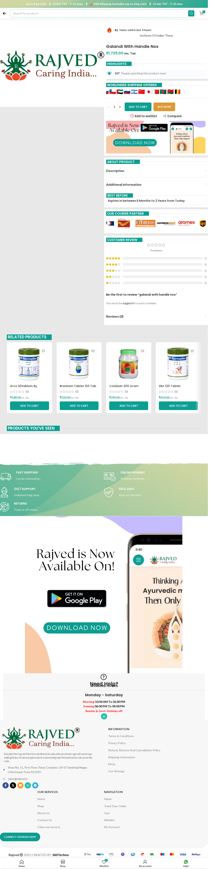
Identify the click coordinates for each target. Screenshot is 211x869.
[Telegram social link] (35, 785)
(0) (27, 391)
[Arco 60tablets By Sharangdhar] (29, 363)
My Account (112, 827)
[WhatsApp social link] (104, 716)
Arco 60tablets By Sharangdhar (23, 388)
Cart (107, 813)
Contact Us (44, 820)
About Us (43, 813)
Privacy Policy (117, 743)
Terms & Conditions (121, 736)
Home (41, 799)
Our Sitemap (116, 771)
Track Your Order (115, 806)
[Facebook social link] (5, 785)
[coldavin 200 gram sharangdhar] (128, 363)
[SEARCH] (191, 13)
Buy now (164, 106)
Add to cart (138, 106)
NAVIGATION (113, 792)
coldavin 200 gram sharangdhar (123, 388)
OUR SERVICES (47, 792)
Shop (40, 806)
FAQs (111, 764)
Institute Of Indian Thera (156, 35)
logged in (129, 303)
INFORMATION (118, 729)
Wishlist (109, 820)
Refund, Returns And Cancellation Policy (134, 750)
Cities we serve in (48, 827)
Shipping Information (121, 757)
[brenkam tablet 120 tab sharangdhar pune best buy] (79, 363)
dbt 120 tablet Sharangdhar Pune (173, 388)
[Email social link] (20, 785)
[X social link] (13, 785)
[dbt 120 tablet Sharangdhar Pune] (178, 363)
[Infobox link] (156, 477)
